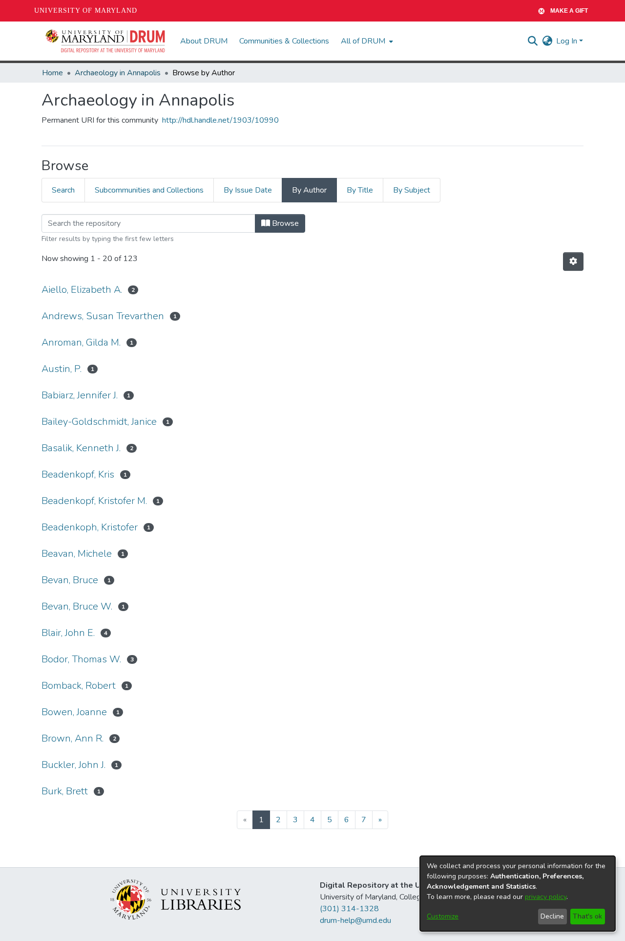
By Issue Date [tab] (248, 190)
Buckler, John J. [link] (73, 764)
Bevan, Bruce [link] (70, 580)
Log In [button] (567, 41)
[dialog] (517, 893)
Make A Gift (569, 10)
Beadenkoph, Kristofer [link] (90, 527)
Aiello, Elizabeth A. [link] (82, 289)
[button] (106, 41)
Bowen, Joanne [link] (74, 712)
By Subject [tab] (411, 190)
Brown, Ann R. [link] (73, 738)
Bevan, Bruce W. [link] (77, 606)
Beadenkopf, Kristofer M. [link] (94, 500)
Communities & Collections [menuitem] (284, 41)
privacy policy (545, 896)
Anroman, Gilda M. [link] (81, 342)
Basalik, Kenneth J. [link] (81, 448)
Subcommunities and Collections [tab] (149, 190)
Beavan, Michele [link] (77, 553)
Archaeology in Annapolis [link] (118, 72)
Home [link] (52, 72)
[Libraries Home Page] (175, 899)
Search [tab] (63, 190)
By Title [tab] (360, 190)
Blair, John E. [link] (68, 632)
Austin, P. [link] (62, 368)
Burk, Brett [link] (65, 791)
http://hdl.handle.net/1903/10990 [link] (220, 120)
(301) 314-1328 (349, 908)
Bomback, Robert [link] (79, 685)
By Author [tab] (309, 190)
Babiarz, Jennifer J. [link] (80, 395)
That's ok (587, 916)
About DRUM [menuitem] (204, 41)
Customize (442, 916)
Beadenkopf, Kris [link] (78, 474)
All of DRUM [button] (363, 41)
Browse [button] (284, 223)
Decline (552, 916)
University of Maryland (85, 10)
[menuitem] (366, 41)
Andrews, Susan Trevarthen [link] (103, 316)
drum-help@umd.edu (355, 920)
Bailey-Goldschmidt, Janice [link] (99, 421)
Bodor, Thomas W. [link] (81, 659)
